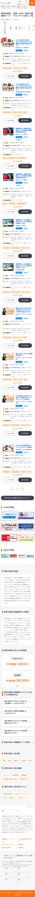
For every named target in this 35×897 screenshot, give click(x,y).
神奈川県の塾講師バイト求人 (18, 6)
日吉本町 (23, 760)
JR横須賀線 (24, 775)
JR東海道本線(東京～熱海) (10, 779)
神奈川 (9, 760)
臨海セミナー (13, 797)
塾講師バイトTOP (5, 6)
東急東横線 (15, 775)
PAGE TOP (31, 806)
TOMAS (5, 797)
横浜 (4, 760)
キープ (26, 4)
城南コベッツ (22, 797)
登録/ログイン (20, 4)
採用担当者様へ (6, 848)
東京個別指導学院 (7, 794)
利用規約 (20, 844)
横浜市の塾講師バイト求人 (8, 8)
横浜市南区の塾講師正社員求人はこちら (16, 498)
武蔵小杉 (16, 760)
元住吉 (30, 760)
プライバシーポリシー (8, 844)
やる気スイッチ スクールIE (22, 794)
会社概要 (20, 848)
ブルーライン (6, 775)
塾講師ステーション (10, 855)
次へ (33, 27)
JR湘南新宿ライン (24, 779)
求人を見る (25, 76)
